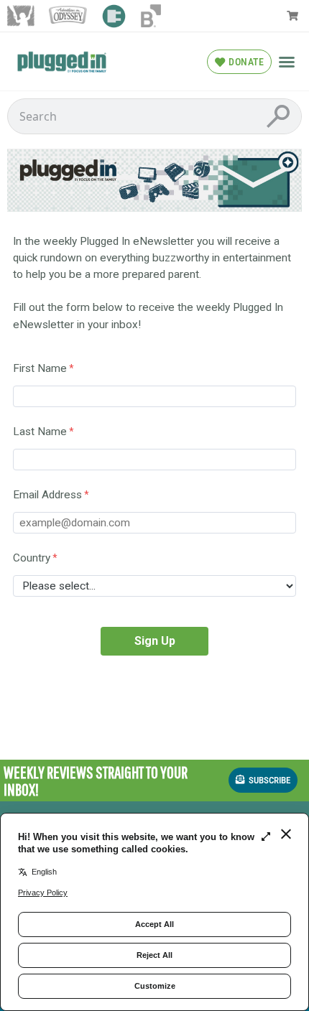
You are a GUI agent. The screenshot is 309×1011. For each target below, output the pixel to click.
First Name (40, 368)
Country (31, 557)
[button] (287, 62)
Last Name (40, 431)
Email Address (47, 494)
